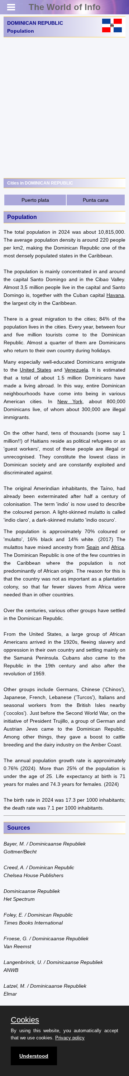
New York (69, 401)
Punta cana (96, 200)
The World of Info (65, 7)
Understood (33, 1056)
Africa (117, 547)
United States (35, 370)
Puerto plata (35, 200)
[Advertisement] (64, 107)
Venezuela (76, 370)
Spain (92, 547)
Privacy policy (70, 1037)
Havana (115, 295)
